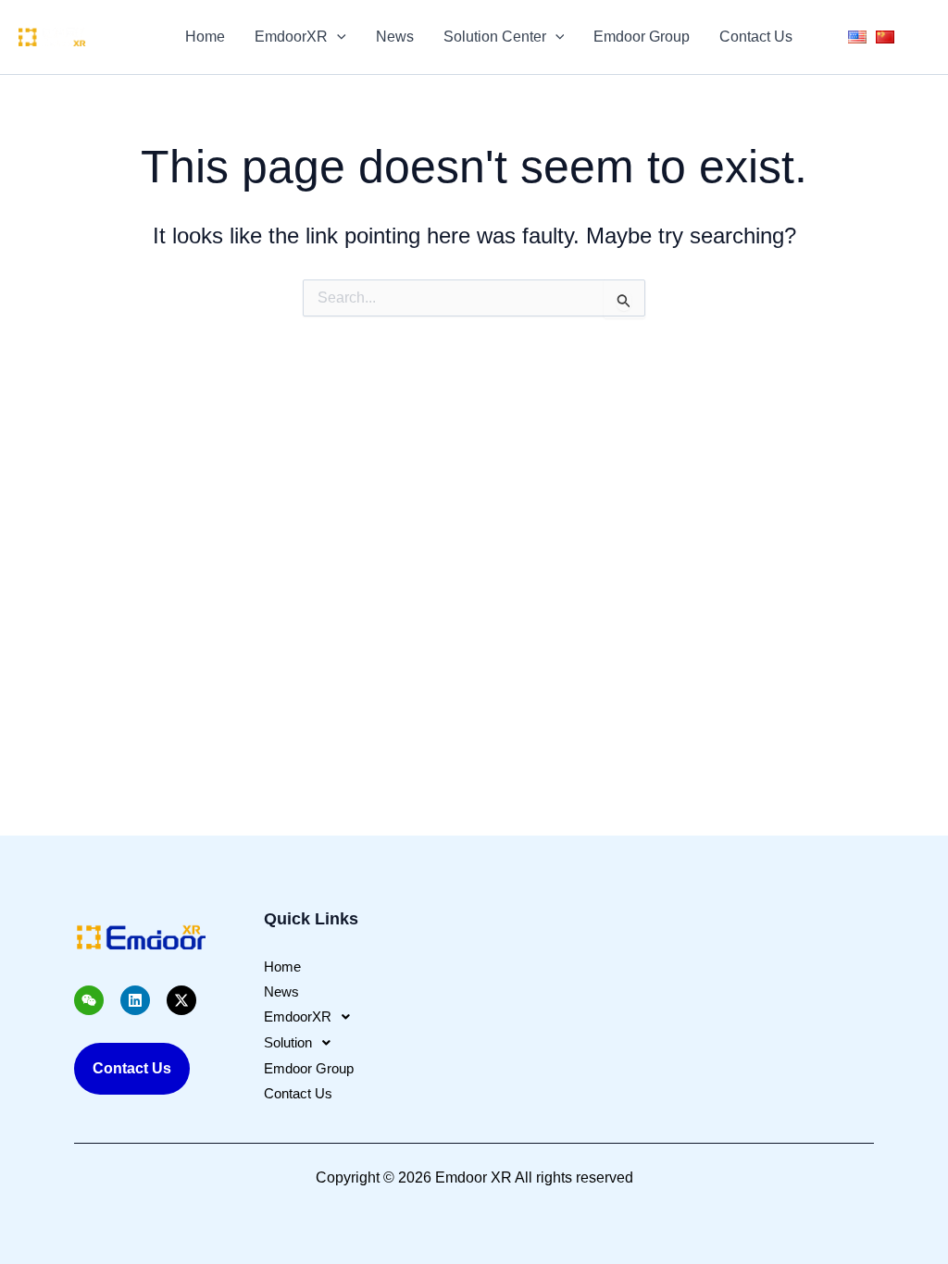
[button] (337, 37)
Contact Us (755, 36)
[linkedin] (126, 47)
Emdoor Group (641, 36)
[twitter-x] (126, 27)
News (395, 36)
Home (205, 36)
